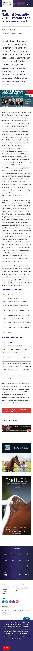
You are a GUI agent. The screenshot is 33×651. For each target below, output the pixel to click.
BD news (15, 420)
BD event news (8, 420)
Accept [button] (6, 647)
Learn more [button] (6, 643)
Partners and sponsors (15, 589)
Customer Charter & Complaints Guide (25, 587)
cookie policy (16, 639)
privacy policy (22, 636)
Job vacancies (5, 587)
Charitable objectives (14, 585)
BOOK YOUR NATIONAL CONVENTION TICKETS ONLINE (15, 410)
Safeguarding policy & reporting (5, 591)
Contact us (4, 584)
